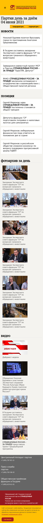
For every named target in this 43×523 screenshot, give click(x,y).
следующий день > (34, 26)
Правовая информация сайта (12, 514)
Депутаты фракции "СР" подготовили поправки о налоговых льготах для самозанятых (21, 120)
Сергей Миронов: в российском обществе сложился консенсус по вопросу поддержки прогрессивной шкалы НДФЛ (20, 147)
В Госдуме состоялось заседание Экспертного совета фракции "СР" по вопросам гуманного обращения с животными (21, 54)
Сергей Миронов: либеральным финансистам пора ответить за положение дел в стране (19, 133)
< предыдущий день (18, 26)
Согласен (7, 519)
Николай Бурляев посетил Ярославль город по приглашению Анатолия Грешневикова (21, 40)
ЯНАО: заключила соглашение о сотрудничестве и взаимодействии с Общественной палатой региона (21, 82)
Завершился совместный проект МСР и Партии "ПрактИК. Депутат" (21, 68)
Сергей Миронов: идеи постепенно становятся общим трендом (19, 106)
